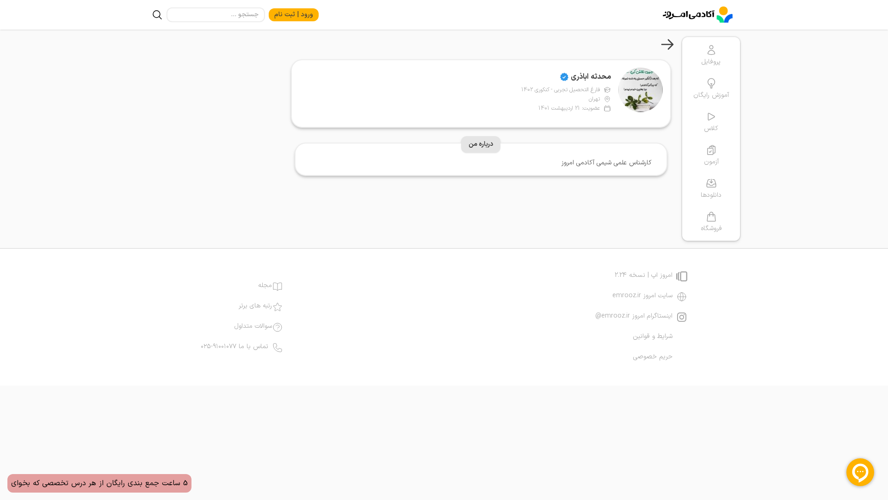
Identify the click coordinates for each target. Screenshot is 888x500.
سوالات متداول (253, 326)
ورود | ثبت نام (293, 14)
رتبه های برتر (255, 306)
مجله (265, 285)
